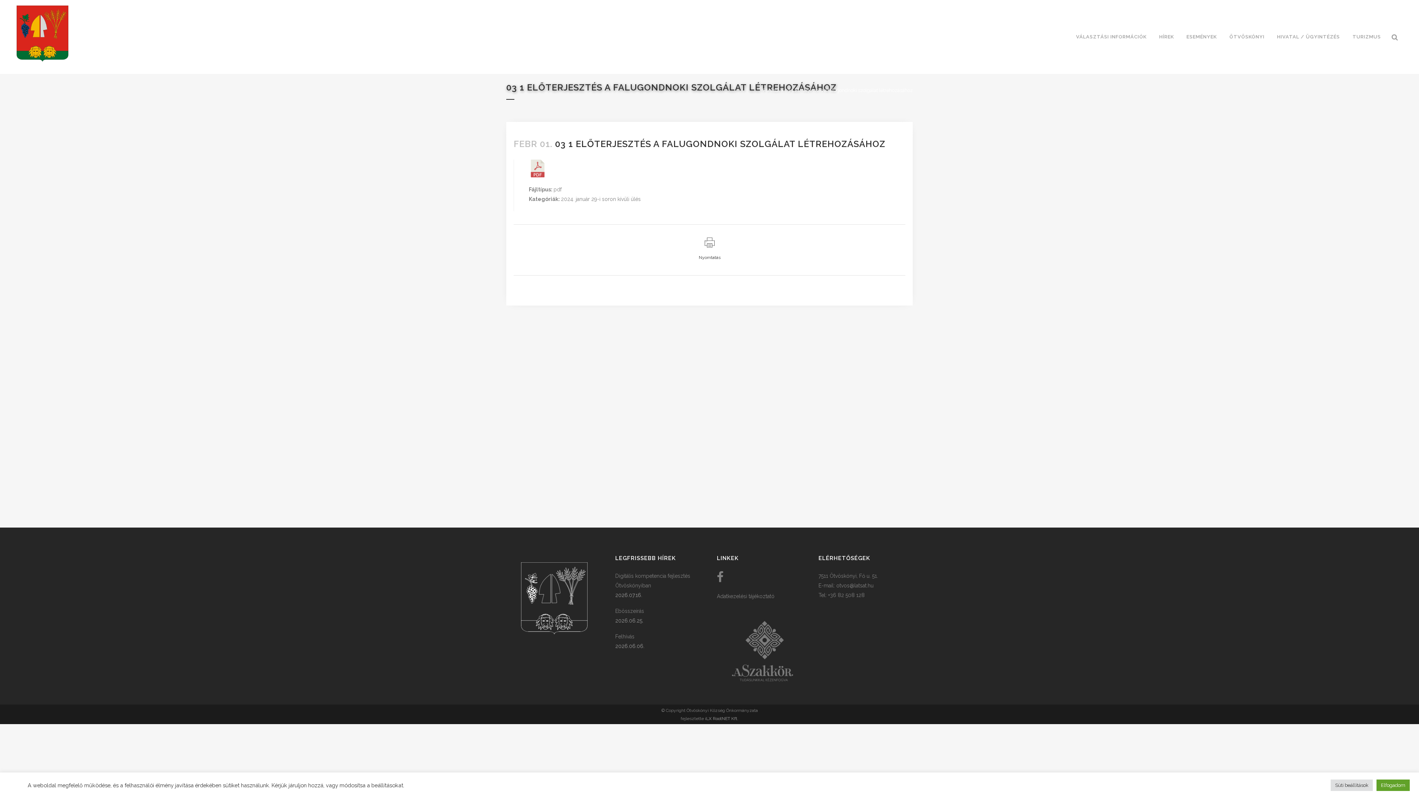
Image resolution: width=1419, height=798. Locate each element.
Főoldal (771, 90)
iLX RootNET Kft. (721, 718)
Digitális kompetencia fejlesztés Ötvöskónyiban (652, 581)
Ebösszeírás (629, 611)
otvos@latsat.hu (855, 586)
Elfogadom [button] (1393, 785)
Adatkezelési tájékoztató (746, 596)
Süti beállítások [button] (1351, 785)
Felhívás (624, 637)
